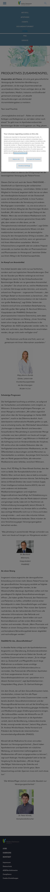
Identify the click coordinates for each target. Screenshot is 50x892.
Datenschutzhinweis (20, 153)
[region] (25, 150)
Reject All (16, 159)
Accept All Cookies (33, 159)
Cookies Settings (24, 166)
